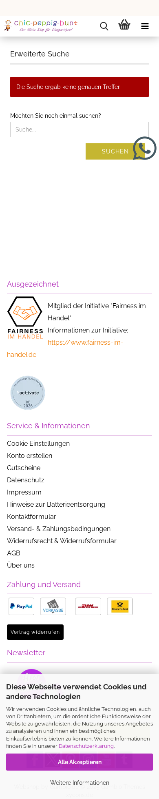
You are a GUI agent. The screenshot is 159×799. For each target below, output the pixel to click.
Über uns (21, 565)
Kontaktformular (31, 516)
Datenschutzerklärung (86, 746)
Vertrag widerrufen (35, 632)
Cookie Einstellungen (38, 443)
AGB (13, 553)
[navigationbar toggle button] (145, 26)
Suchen (115, 151)
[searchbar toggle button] (104, 26)
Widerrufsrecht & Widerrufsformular (62, 541)
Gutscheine (23, 468)
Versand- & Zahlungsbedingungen (58, 529)
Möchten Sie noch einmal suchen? (55, 115)
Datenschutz (25, 480)
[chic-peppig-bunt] (40, 26)
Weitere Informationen (79, 783)
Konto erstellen (29, 456)
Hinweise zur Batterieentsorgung (56, 504)
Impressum (24, 492)
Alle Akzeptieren (80, 762)
